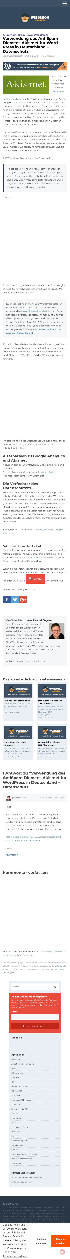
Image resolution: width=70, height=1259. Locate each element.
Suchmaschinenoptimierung (24, 1154)
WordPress (41, 34)
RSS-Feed (39, 1000)
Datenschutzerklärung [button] (15, 1256)
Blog (21, 34)
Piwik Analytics (46, 472)
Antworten (12, 854)
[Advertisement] (35, 242)
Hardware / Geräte (19, 1086)
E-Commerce (17, 1073)
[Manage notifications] (62, 1251)
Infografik (15, 1095)
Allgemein (10, 34)
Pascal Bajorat (14, 56)
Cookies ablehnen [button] (41, 1241)
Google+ (23, 600)
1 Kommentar (47, 56)
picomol (16, 797)
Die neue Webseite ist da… (17, 700)
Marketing (16, 1118)
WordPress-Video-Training (37, 311)
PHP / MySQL (17, 1131)
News (29, 34)
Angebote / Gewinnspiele (22, 1064)
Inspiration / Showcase (21, 1100)
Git (12, 1082)
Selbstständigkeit (19, 1141)
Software (15, 1149)
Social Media (17, 1145)
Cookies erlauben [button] (60, 1241)
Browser (48, 529)
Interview (15, 1104)
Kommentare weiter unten (46, 557)
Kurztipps (15, 1113)
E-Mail (14, 1012)
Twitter (15, 600)
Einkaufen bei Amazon (21, 1182)
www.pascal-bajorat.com (31, 661)
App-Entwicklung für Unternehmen (27, 1177)
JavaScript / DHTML (20, 1109)
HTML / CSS (16, 1091)
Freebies (15, 1077)
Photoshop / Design (20, 1127)
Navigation (65, 3)
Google (59, 529)
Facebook (7, 600)
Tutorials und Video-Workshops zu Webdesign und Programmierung (35, 18)
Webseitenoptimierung (21, 1159)
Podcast (15, 1136)
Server (11, 533)
